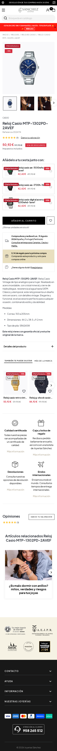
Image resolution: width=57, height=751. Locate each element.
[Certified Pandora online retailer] (28, 646)
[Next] (54, 103)
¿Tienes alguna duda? (26, 267)
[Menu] (3, 10)
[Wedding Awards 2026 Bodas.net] (44, 646)
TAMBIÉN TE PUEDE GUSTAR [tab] (18, 361)
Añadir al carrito (23, 220)
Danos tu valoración (30, 137)
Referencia (8, 132)
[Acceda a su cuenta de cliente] (47, 10)
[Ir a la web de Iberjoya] (42, 630)
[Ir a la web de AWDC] (12, 646)
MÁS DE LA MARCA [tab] (43, 361)
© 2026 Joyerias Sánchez (28, 747)
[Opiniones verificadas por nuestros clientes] (15, 630)
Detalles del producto (29, 346)
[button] (50, 220)
